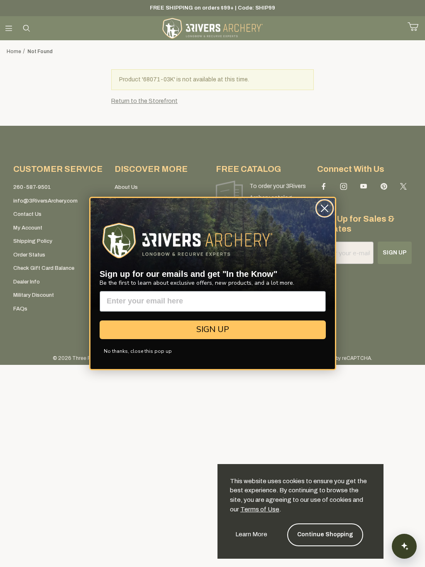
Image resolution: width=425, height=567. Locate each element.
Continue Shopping (325, 534)
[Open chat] (404, 546)
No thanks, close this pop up (138, 351)
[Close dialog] (324, 208)
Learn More (251, 534)
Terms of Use (259, 509)
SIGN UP (212, 329)
